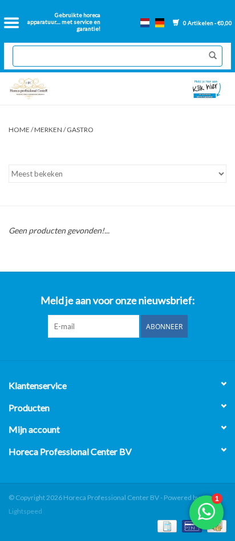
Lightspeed (25, 511)
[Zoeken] (209, 56)
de (159, 22)
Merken (48, 129)
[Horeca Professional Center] (60, 88)
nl (144, 22)
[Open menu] (11, 23)
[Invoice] (165, 525)
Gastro (80, 129)
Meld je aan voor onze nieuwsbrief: (117, 300)
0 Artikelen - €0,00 (207, 22)
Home (19, 129)
